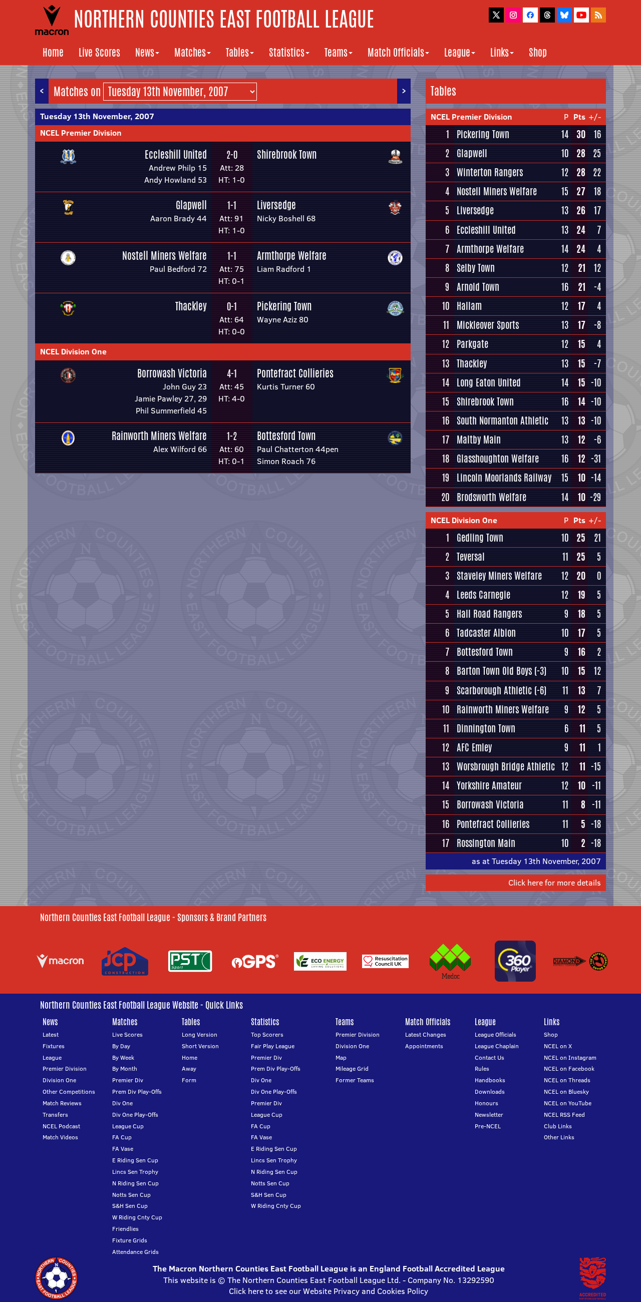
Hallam (469, 306)
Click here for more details (554, 882)
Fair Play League (272, 1046)
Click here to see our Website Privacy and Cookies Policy (328, 1290)
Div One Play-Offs (135, 1114)
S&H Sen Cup (130, 1205)
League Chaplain (497, 1046)
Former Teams (355, 1080)
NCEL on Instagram (570, 1057)
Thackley (191, 306)
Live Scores (99, 52)
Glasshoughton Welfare (498, 459)
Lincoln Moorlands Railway (504, 478)
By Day (121, 1046)
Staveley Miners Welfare (499, 576)
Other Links (559, 1137)
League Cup (128, 1126)
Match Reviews (62, 1103)
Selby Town (476, 268)
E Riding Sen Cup (135, 1160)
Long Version (199, 1034)
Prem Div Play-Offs (137, 1091)
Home (53, 52)
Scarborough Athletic (494, 690)
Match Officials (396, 52)
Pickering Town (284, 306)
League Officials (495, 1034)
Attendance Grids (135, 1251)
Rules (482, 1068)
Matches (190, 52)
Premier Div (127, 1080)
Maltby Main (479, 439)
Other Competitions (69, 1091)
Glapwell (191, 205)
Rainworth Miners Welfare (159, 435)
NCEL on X (558, 1046)
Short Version (200, 1046)
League (457, 52)
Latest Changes (425, 1034)
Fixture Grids (129, 1240)
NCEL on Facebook (569, 1068)
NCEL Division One (73, 351)
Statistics (286, 52)
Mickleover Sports (488, 325)
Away (189, 1068)
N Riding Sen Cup (135, 1183)
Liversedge (276, 205)
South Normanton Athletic (502, 420)
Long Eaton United (489, 382)
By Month (124, 1068)
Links (499, 52)
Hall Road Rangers (489, 614)
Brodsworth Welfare (491, 497)
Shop (538, 52)
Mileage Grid (352, 1068)
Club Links (558, 1126)
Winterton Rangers (490, 172)
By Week (123, 1057)
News (144, 52)
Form (189, 1080)
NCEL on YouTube (567, 1103)
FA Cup (122, 1137)
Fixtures (54, 1046)
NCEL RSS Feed (564, 1114)
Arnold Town (478, 287)
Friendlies (125, 1228)
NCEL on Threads (567, 1080)
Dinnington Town (486, 728)
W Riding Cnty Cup (137, 1217)
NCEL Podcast (61, 1126)
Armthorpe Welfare (292, 255)
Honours (486, 1103)
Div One (122, 1103)
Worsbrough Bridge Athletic (506, 766)
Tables (237, 52)
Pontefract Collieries (295, 373)
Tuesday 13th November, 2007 (97, 116)
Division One (59, 1080)
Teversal (471, 557)
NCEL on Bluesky (566, 1091)
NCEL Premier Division (81, 132)
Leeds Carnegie (483, 595)
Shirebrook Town (286, 154)
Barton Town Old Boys (494, 671)
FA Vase (122, 1148)
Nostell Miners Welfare (164, 255)
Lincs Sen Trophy (135, 1171)
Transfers (55, 1114)
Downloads (490, 1091)
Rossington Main (486, 843)
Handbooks (490, 1080)
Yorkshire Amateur (489, 785)
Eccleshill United (176, 154)
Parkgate (472, 344)
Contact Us (489, 1057)
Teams (336, 52)
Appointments (424, 1046)
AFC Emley (474, 747)
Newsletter (489, 1114)
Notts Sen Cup (131, 1194)
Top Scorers (267, 1034)
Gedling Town (480, 538)
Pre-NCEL (488, 1126)
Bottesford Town (286, 435)
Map (341, 1057)
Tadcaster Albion (486, 633)
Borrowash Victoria (172, 373)
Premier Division (65, 1068)
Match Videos (60, 1137)
